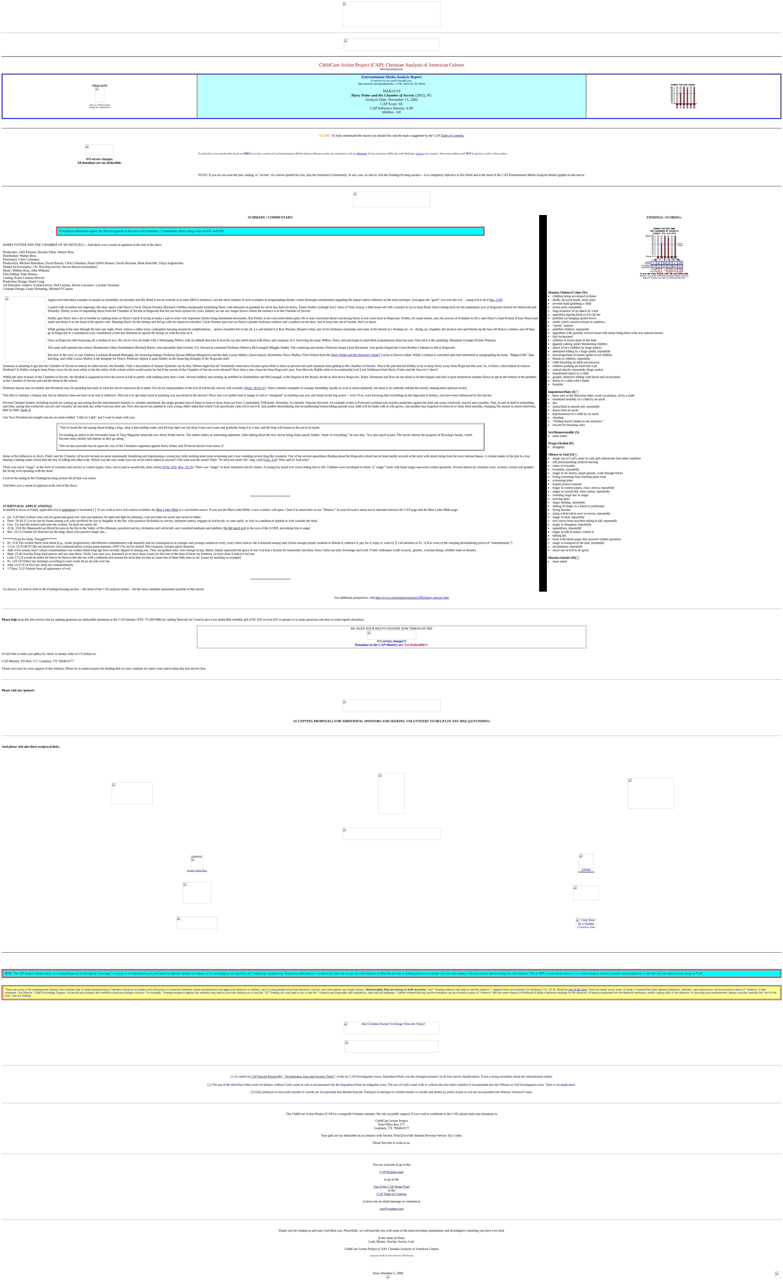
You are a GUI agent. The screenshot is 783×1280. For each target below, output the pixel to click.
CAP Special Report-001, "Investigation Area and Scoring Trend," (293, 1076)
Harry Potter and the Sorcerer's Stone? (355, 355)
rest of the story (577, 989)
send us (420, 153)
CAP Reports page (391, 1172)
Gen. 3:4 (269, 459)
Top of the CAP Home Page (391, 1186)
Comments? (196, 856)
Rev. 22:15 (185, 467)
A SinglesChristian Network (586, 870)
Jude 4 (25, 410)
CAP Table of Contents (392, 1194)
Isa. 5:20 (495, 300)
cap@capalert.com (392, 1208)
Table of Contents (452, 135)
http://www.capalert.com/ (391, 69)
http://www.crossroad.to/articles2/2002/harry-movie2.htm (412, 597)
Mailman (362, 153)
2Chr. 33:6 (170, 467)
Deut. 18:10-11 (255, 388)
